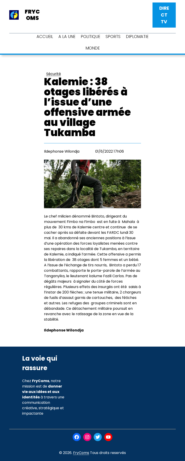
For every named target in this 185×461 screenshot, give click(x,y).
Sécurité (53, 73)
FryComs (81, 452)
